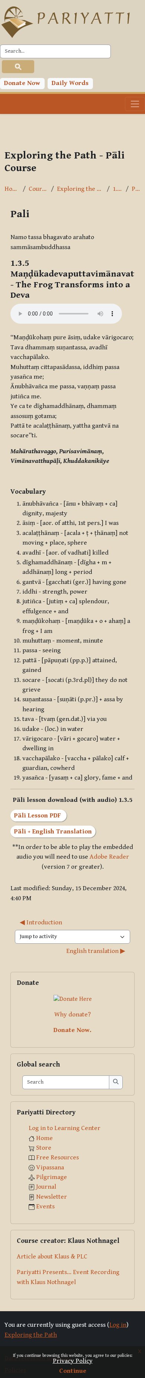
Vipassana (50, 1167)
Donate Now (22, 83)
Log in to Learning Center (64, 1128)
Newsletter (51, 1197)
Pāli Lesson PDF (38, 815)
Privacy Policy (73, 1361)
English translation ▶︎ (95, 951)
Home (12, 189)
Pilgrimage (51, 1177)
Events (45, 1206)
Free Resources (57, 1157)
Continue (72, 1371)
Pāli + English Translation (53, 831)
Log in (117, 1325)
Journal (46, 1187)
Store (43, 1148)
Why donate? (72, 1014)
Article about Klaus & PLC (52, 1256)
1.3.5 (118, 189)
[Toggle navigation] (135, 104)
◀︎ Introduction (41, 922)
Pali (136, 189)
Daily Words (70, 83)
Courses (38, 189)
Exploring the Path (80, 189)
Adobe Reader (109, 857)
